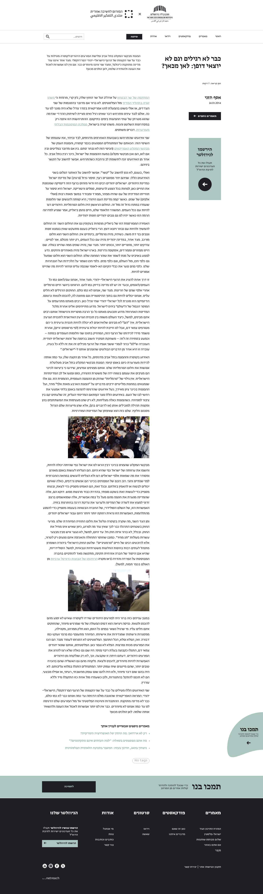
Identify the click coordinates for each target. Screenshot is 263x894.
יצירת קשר (190, 867)
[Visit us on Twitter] (63, 867)
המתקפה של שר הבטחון (133, 97)
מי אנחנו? (108, 829)
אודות (153, 36)
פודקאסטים (185, 36)
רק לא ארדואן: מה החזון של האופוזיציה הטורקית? (114, 733)
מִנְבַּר (218, 850)
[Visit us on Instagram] (50, 867)
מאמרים (203, 36)
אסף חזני (213, 98)
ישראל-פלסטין (212, 834)
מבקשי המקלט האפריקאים (131, 148)
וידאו (168, 36)
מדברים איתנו (177, 834)
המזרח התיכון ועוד (210, 829)
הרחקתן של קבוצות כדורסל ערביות (74, 559)
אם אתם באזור (212, 845)
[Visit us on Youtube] (44, 867)
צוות (111, 834)
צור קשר (109, 845)
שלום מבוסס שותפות (208, 839)
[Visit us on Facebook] (56, 867)
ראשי (218, 36)
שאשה (145, 834)
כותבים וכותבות (104, 839)
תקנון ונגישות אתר (210, 867)
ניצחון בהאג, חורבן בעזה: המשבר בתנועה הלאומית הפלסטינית (106, 748)
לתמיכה (69, 786)
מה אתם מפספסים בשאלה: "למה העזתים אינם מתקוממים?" (108, 741)
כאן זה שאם (178, 829)
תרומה (134, 37)
